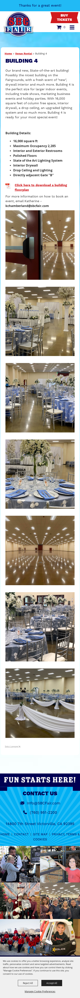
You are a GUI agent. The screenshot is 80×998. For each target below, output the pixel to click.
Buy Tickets (64, 17)
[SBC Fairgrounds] (18, 24)
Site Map (40, 834)
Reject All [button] (28, 983)
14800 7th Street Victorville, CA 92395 (40, 824)
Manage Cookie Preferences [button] (40, 991)
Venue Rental (23, 53)
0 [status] (64, 27)
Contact (21, 834)
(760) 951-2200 (43, 812)
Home (8, 53)
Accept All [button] (51, 983)
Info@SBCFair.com (43, 803)
